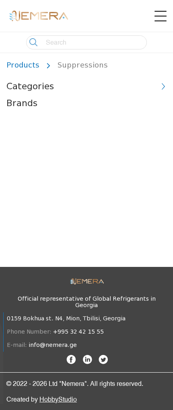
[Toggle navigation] (160, 16)
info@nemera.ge (53, 345)
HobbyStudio (58, 399)
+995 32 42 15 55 (78, 331)
